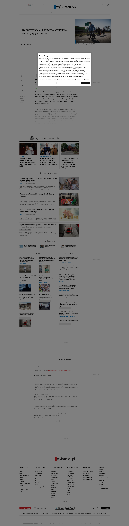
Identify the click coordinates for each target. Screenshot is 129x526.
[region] (64, 69)
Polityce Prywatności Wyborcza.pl (60, 76)
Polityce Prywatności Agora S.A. (75, 76)
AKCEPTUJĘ (85, 83)
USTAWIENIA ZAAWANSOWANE (47, 83)
